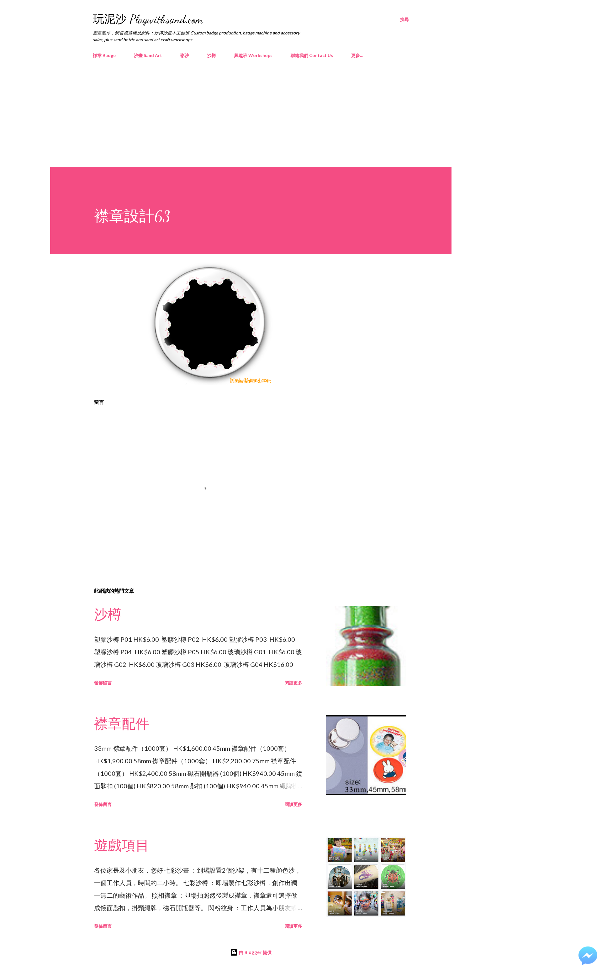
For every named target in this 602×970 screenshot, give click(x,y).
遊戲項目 (121, 846)
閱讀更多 (293, 682)
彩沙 (184, 55)
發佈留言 (103, 682)
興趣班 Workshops (253, 55)
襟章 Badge (104, 55)
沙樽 (211, 55)
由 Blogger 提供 (255, 952)
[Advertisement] (251, 110)
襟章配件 (121, 724)
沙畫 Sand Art (148, 55)
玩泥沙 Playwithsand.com (148, 19)
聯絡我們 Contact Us (312, 55)
